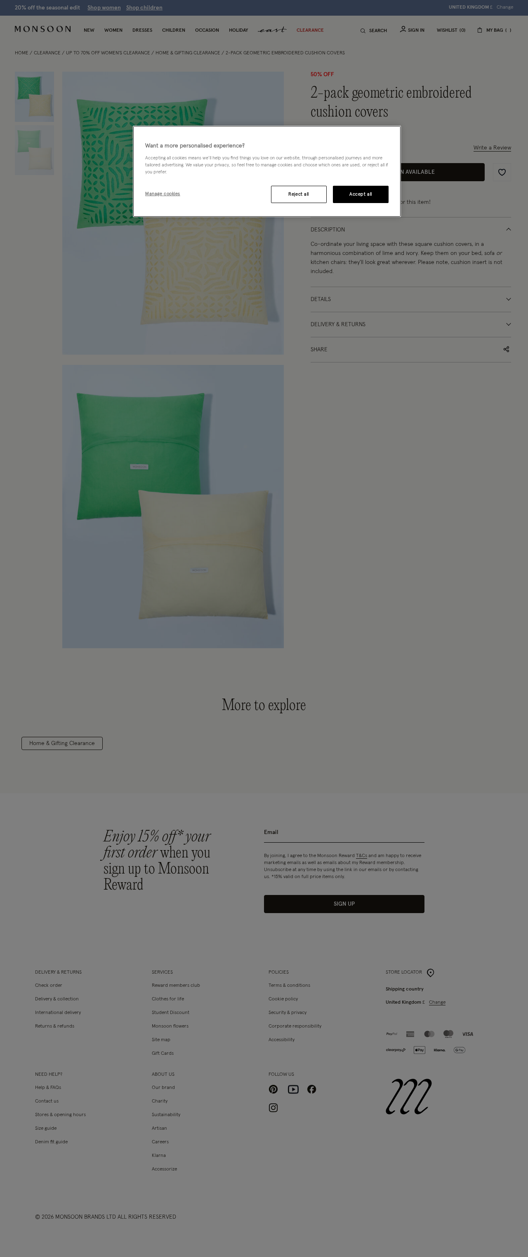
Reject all (298, 194)
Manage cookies (162, 194)
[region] (267, 171)
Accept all (360, 194)
